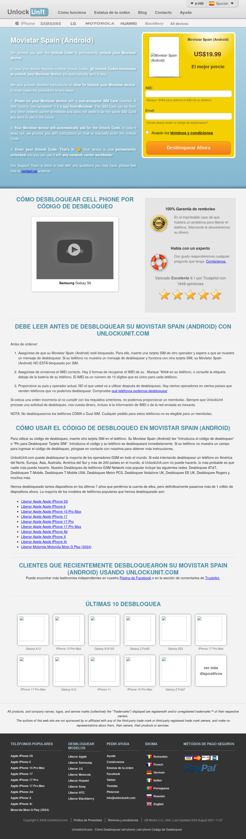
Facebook (113, 774)
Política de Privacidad (88, 820)
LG (73, 23)
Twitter (111, 780)
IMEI (148, 87)
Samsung (50, 23)
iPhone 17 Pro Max (28, 786)
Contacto (163, 12)
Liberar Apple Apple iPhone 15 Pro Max (51, 511)
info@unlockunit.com (121, 798)
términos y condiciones (191, 133)
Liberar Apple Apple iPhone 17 (44, 516)
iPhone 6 (21, 762)
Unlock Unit (28, 12)
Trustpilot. (212, 577)
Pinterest (113, 792)
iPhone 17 (22, 774)
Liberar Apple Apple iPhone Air (44, 531)
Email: (150, 110)
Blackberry (154, 23)
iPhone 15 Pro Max (28, 768)
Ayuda (186, 12)
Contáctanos (115, 762)
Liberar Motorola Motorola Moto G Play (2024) (56, 546)
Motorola (100, 23)
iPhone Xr (21, 804)
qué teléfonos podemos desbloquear (139, 390)
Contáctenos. (216, 261)
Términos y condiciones (123, 820)
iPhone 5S (22, 756)
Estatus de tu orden (112, 12)
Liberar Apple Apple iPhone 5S (44, 501)
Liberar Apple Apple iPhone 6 (43, 506)
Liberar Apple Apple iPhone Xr (44, 541)
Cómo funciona (72, 12)
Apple (25, 23)
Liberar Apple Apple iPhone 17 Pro (47, 521)
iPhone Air (22, 792)
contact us (29, 170)
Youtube (112, 786)
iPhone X (21, 798)
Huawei (129, 23)
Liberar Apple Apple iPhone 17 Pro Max (51, 526)
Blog (142, 12)
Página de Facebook (135, 577)
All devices (179, 23)
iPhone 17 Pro (24, 780)
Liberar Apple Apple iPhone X (43, 536)
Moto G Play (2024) (30, 810)
